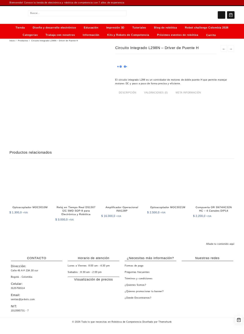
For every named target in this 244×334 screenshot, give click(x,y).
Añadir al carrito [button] (12, 213)
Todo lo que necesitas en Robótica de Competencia (111, 321)
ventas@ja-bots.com (23, 299)
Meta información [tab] (188, 92)
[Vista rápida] (19, 213)
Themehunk (165, 321)
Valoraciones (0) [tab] (156, 92)
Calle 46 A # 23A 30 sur (24, 270)
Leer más (104, 217)
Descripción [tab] (127, 92)
